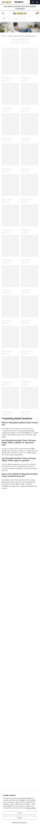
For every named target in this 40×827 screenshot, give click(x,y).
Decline (19, 818)
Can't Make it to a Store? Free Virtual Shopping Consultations (20, 7)
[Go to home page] (20, 13)
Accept (19, 813)
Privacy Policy (31, 808)
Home (3, 36)
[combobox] (20, 18)
